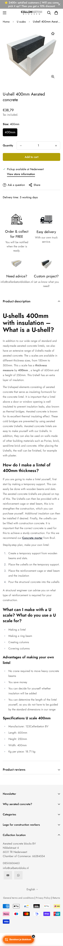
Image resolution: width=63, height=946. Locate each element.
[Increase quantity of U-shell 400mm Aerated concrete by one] (56, 146)
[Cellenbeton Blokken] (31, 12)
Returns (56, 898)
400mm (10, 132)
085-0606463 (11, 863)
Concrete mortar (32, 538)
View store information (21, 174)
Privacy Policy (43, 898)
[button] (56, 13)
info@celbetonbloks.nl (16, 868)
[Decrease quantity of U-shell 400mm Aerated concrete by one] (21, 146)
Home (6, 22)
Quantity (8, 145)
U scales (21, 22)
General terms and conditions (18, 898)
